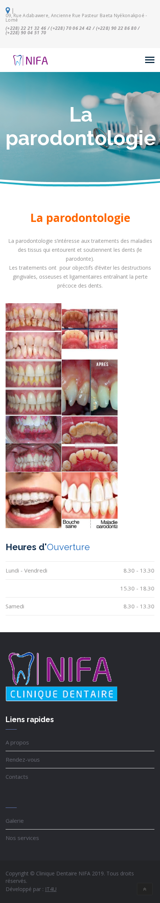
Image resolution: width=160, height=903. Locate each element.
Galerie (15, 820)
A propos (17, 742)
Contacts (17, 776)
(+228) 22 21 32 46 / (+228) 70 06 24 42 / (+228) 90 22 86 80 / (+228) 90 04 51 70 (73, 30)
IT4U (51, 889)
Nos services (22, 837)
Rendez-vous (23, 759)
